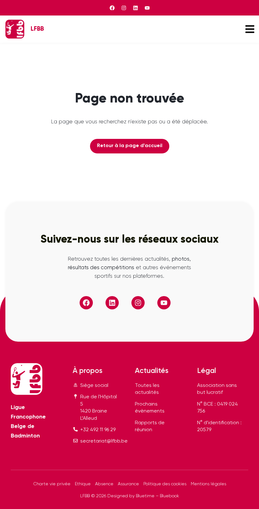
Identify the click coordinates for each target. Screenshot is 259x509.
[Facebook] (112, 8)
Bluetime (145, 496)
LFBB (37, 29)
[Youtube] (147, 8)
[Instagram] (124, 8)
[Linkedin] (135, 8)
